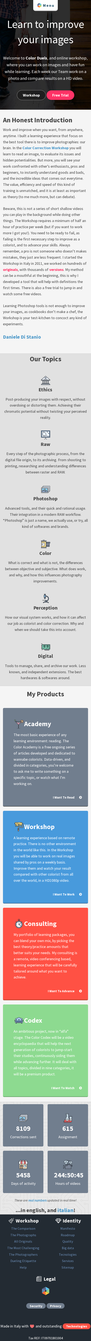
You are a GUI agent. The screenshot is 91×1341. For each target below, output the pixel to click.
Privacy (55, 1306)
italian (65, 1210)
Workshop (31, 95)
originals (10, 269)
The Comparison (23, 1228)
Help (23, 1267)
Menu (49, 5)
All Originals (23, 1241)
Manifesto (67, 1228)
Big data (68, 1248)
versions (56, 269)
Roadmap (68, 1235)
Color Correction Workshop (45, 147)
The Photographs (23, 1235)
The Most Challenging (23, 1248)
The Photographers (23, 1254)
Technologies (76, 1326)
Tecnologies (68, 1254)
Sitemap (68, 1267)
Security (36, 1306)
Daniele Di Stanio (22, 337)
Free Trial (60, 95)
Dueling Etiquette (23, 1261)
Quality (67, 1241)
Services (68, 1261)
